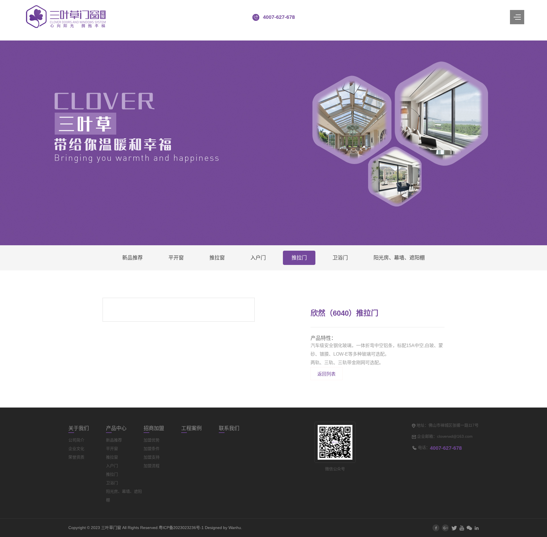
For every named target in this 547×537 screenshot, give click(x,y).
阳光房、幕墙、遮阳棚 (399, 258)
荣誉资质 (76, 457)
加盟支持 (152, 457)
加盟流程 (152, 465)
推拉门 (299, 258)
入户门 (258, 258)
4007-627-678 (279, 17)
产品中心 (116, 428)
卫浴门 (340, 258)
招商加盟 (154, 428)
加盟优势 (152, 440)
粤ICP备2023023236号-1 (181, 527)
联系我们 (229, 428)
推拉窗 (217, 258)
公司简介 (76, 440)
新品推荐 (132, 258)
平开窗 (176, 258)
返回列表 (326, 374)
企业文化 (76, 448)
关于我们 (78, 428)
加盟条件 (152, 448)
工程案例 (191, 428)
